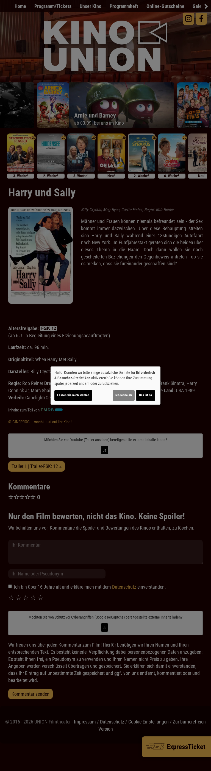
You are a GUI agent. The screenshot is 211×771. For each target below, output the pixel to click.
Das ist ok (145, 395)
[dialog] (105, 385)
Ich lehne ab (123, 395)
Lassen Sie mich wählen (73, 395)
